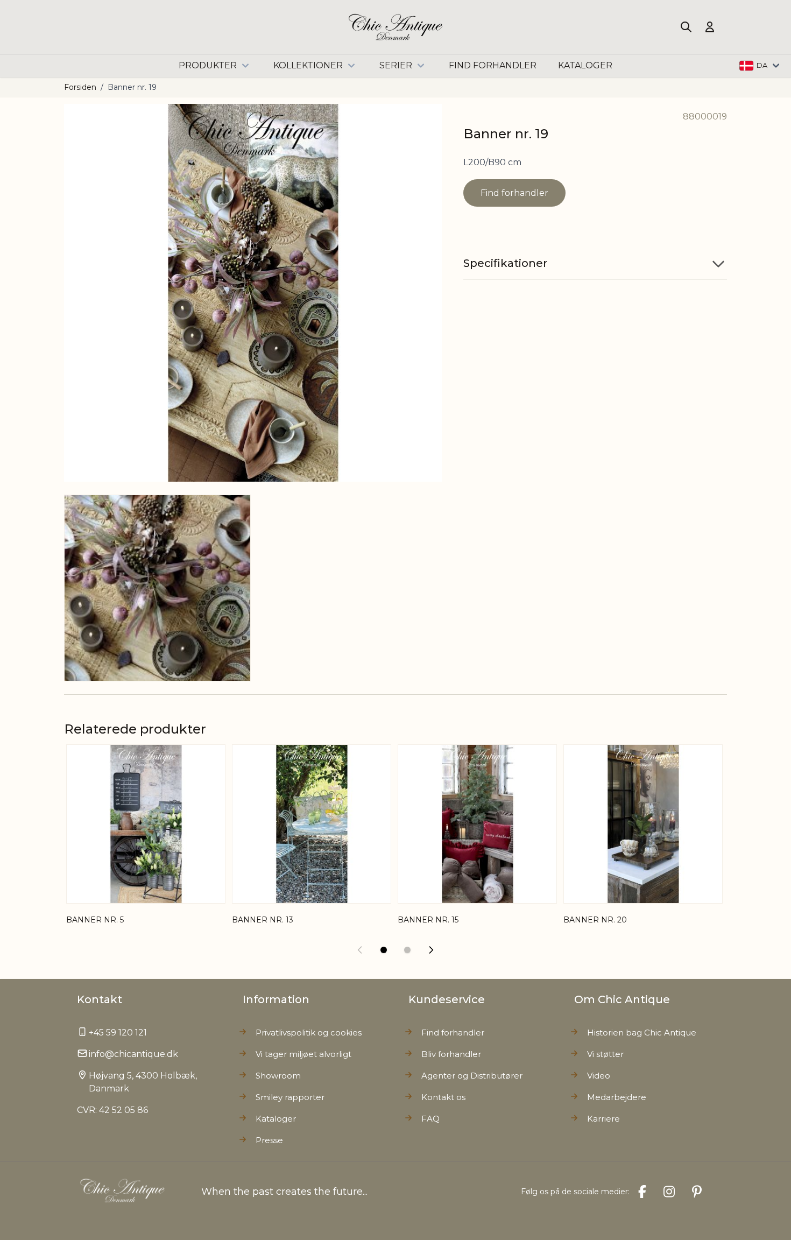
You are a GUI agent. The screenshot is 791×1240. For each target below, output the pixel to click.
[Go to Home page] (396, 27)
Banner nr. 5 (95, 920)
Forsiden (80, 87)
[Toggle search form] (686, 26)
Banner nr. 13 (262, 920)
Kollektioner (308, 65)
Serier (395, 65)
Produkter (208, 65)
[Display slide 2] (407, 950)
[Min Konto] (709, 26)
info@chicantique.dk (133, 1054)
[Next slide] (431, 950)
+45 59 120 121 (118, 1032)
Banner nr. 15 (428, 920)
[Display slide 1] (384, 950)
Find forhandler (514, 193)
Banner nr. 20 (595, 920)
